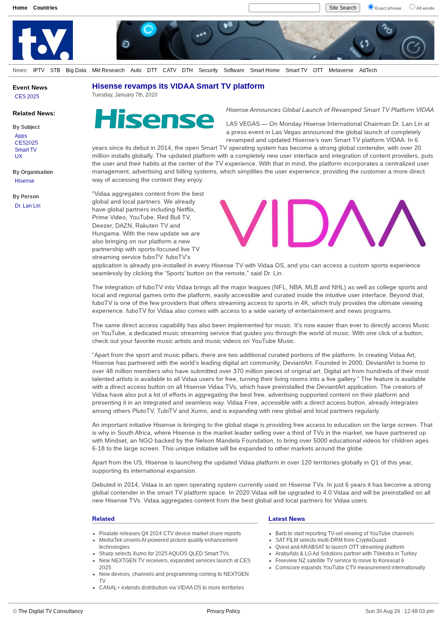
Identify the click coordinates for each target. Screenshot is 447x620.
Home (20, 8)
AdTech (368, 70)
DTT (152, 70)
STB (55, 70)
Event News (30, 87)
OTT (318, 70)
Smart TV (296, 70)
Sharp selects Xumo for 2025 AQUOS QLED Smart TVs (164, 554)
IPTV (39, 70)
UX (18, 156)
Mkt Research (108, 70)
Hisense (24, 181)
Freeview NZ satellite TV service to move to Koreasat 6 (339, 561)
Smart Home (265, 70)
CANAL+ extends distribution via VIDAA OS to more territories (171, 588)
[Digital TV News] (59, 40)
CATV (169, 70)
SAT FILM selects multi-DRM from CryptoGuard (330, 540)
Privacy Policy (223, 611)
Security (208, 70)
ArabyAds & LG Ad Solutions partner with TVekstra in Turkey (346, 554)
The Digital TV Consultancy (50, 611)
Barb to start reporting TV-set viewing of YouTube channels (344, 533)
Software (234, 70)
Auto (136, 70)
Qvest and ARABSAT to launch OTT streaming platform (339, 547)
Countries (45, 8)
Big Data (76, 70)
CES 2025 (27, 97)
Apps (21, 136)
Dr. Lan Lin (28, 206)
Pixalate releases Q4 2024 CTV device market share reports (170, 533)
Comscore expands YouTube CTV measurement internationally (350, 568)
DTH (187, 70)
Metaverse (341, 70)
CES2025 (26, 143)
